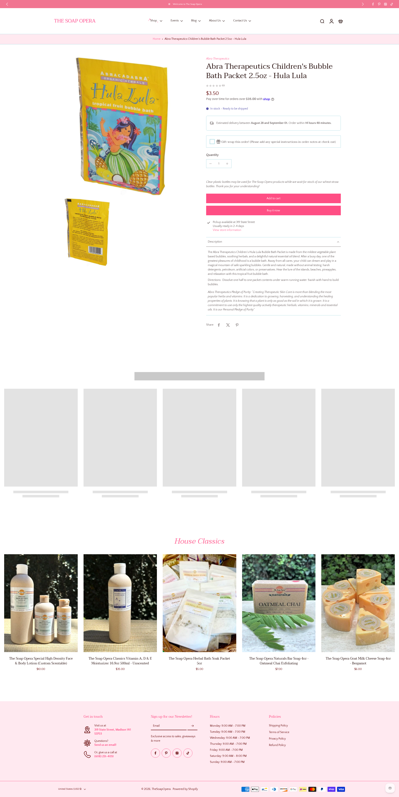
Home (156, 39)
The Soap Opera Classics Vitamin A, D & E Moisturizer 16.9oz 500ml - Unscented (120, 661)
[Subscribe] (192, 726)
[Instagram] (385, 4)
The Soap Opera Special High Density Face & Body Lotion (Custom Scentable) (41, 661)
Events (175, 20)
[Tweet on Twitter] (228, 325)
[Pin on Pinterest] (237, 325)
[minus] (210, 164)
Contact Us (240, 20)
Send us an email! (105, 745)
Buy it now (273, 210)
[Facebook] (373, 4)
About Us (215, 20)
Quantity (212, 155)
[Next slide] (363, 4)
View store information (227, 230)
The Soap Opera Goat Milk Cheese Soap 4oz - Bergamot (358, 661)
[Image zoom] (123, 126)
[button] (273, 198)
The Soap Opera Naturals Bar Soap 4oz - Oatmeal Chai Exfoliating (279, 661)
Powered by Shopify (185, 789)
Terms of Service (279, 732)
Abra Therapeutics (217, 58)
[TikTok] (392, 4)
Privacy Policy (277, 738)
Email (156, 725)
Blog (194, 20)
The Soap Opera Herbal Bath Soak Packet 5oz (199, 661)
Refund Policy (277, 745)
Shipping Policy (278, 725)
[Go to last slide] (7, 4)
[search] (322, 21)
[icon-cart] (340, 21)
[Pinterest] (379, 4)
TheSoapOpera (161, 789)
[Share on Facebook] (218, 325)
